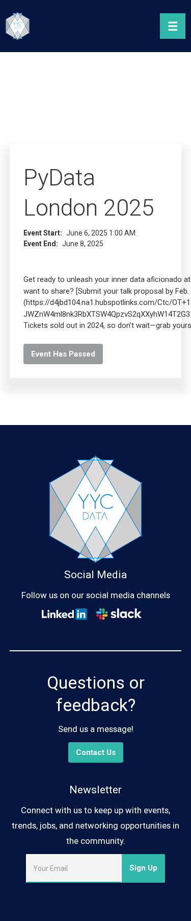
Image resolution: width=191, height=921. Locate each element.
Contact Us (96, 752)
